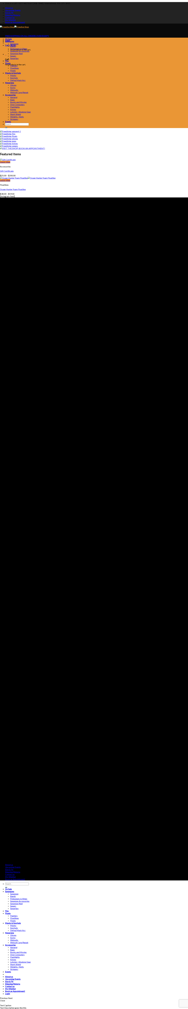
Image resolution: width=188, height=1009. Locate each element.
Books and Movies (18, 102)
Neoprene (9, 82)
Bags (12, 99)
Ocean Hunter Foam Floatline (13, 189)
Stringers (14, 119)
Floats (8, 63)
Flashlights (15, 107)
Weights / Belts (17, 116)
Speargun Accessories (19, 51)
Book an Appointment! (15, 22)
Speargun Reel (16, 53)
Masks (13, 75)
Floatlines (14, 68)
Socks (12, 87)
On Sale (8, 39)
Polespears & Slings (18, 48)
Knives (13, 109)
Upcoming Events (13, 10)
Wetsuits (14, 90)
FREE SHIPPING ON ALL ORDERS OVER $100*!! (27, 36)
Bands (13, 46)
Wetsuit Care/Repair (19, 92)
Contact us (10, 17)
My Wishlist (10, 20)
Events (8, 121)
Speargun (14, 44)
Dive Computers (17, 104)
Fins (7, 61)
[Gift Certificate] (8, 159)
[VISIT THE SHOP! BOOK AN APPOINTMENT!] (22, 148)
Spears (13, 56)
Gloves (13, 85)
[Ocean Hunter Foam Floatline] (28, 178)
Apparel (13, 97)
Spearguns (9, 41)
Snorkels (14, 78)
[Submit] (6, 127)
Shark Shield (15, 114)
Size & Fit (9, 12)
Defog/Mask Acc (18, 80)
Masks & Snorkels (13, 73)
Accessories (10, 95)
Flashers (14, 65)
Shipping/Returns (12, 15)
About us (9, 8)
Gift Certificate (7, 171)
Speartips (14, 58)
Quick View (5, 162)
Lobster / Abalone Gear (20, 112)
